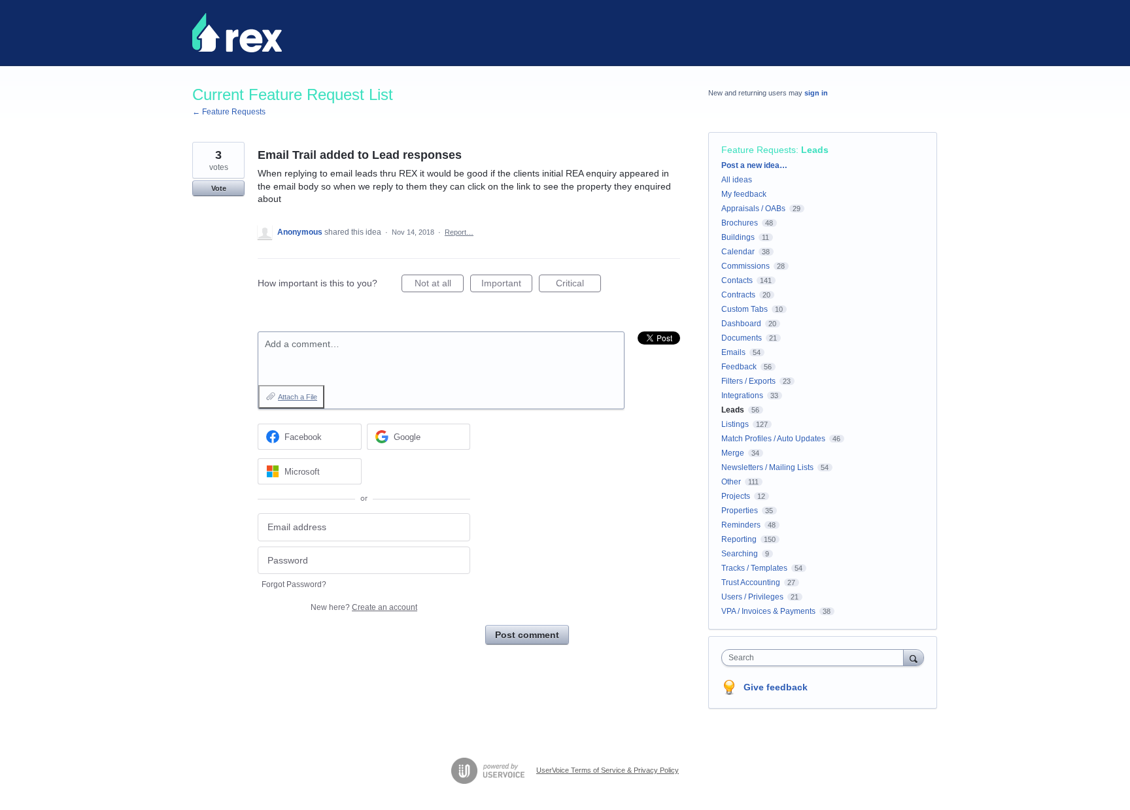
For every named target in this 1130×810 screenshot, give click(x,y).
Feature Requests (758, 149)
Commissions (745, 266)
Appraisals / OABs (753, 208)
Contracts (738, 294)
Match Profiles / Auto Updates (773, 438)
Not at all (439, 285)
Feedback (739, 366)
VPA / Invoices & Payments (768, 611)
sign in (816, 93)
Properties (739, 510)
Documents (741, 338)
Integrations (742, 395)
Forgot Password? (294, 584)
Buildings (738, 237)
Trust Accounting (750, 582)
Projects (735, 496)
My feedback (743, 194)
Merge (732, 453)
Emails (733, 352)
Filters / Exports (748, 381)
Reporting (739, 539)
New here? (364, 607)
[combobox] (816, 657)
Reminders (741, 525)
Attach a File (297, 397)
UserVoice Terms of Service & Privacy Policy (607, 770)
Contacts (737, 280)
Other (731, 481)
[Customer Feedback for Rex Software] (237, 32)
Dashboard (741, 323)
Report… (459, 232)
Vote (218, 188)
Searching (739, 553)
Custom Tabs (744, 309)
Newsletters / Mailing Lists (767, 467)
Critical (578, 285)
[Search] (913, 657)
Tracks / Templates (754, 568)
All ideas (736, 179)
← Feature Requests (228, 111)
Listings (735, 424)
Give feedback (776, 687)
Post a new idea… (754, 165)
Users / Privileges (752, 596)
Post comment (527, 635)
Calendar (738, 251)
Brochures (739, 223)
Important (506, 285)
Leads (815, 149)
